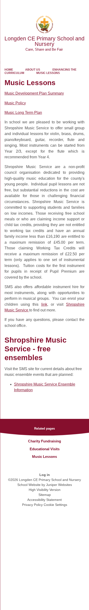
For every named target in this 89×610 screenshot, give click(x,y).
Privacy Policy (32, 505)
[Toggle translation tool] (59, 6)
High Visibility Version (45, 490)
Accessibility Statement (44, 500)
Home (9, 69)
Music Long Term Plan (23, 113)
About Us (32, 69)
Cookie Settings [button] (55, 505)
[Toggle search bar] (71, 6)
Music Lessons (48, 73)
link (44, 304)
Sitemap (44, 495)
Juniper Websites (59, 485)
